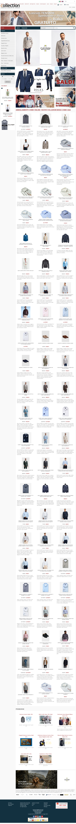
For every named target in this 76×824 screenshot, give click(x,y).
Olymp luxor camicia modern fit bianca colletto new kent (65, 419)
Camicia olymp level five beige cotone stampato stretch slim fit (25, 545)
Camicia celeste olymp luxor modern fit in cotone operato (65, 319)
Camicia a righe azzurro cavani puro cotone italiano (65, 619)
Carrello (67, 4)
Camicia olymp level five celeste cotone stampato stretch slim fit (65, 545)
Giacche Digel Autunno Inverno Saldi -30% (65, 736)
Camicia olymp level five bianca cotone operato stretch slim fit (45, 521)
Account (60, 4)
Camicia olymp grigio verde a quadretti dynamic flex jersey (65, 571)
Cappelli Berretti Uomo (5, 40)
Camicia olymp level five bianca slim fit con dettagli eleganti (46, 571)
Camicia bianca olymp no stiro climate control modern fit (25, 619)
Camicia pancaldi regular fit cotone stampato (65, 694)
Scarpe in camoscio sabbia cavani (45, 343)
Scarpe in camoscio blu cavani (25, 367)
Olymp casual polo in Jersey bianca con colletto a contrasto (26, 152)
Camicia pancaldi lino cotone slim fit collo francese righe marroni (26, 197)
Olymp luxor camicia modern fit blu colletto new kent (26, 445)
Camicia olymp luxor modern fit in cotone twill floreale (25, 496)
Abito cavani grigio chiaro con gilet (26, 270)
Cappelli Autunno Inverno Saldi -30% (26, 736)
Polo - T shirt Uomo (4, 63)
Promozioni (24, 28)
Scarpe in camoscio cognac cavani (65, 343)
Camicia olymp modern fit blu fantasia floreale (25, 126)
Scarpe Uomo (3, 65)
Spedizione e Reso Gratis (45, 754)
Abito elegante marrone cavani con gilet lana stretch (65, 394)
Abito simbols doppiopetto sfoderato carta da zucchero (25, 244)
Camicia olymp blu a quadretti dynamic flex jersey (25, 595)
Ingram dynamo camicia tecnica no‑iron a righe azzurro (65, 220)
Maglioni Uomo (4, 53)
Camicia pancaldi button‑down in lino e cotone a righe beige (65, 198)
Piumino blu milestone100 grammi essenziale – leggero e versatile (65, 246)
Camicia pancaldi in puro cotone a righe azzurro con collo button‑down (65, 175)
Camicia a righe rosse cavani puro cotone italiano (25, 643)
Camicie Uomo (4, 38)
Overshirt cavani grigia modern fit (25, 694)
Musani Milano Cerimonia (6, 70)
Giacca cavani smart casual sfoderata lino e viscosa (65, 271)
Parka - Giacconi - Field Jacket (7, 60)
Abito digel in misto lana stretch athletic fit (65, 126)
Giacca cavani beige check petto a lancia (25, 394)
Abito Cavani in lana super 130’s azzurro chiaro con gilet (26, 419)
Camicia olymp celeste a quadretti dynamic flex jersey (45, 595)
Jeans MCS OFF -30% (26, 754)
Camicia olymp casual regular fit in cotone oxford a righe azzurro (65, 470)
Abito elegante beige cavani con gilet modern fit (65, 445)
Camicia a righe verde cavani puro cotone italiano (45, 619)
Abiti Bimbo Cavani (4, 33)
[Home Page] (10, 7)
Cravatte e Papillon (4, 45)
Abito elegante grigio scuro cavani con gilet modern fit (45, 471)
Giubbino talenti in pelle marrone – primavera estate (26, 319)
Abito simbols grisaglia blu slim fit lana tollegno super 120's (45, 496)
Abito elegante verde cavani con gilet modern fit (25, 471)
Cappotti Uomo (4, 43)
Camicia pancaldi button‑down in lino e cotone (26, 220)
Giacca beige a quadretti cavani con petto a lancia (65, 368)
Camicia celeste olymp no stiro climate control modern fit (65, 595)
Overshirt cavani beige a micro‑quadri (45, 246)
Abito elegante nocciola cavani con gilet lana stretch (45, 394)
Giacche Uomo (4, 48)
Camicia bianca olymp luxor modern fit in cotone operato (26, 344)
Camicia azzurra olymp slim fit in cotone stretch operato (25, 295)
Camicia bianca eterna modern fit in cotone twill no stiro (8, 113)
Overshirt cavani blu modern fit (65, 669)
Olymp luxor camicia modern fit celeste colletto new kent (46, 419)
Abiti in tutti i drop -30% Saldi (45, 714)
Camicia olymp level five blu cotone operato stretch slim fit (65, 521)
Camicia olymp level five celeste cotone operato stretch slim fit (25, 521)
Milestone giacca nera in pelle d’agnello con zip (45, 271)
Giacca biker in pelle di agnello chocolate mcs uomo (46, 126)
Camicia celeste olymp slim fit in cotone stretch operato (45, 295)
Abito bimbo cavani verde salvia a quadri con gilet (7, 98)
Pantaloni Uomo (4, 58)
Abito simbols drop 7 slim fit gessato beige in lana (45, 152)
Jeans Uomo (3, 50)
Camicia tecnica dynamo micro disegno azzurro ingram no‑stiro (45, 220)
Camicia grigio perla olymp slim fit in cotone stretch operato (65, 295)
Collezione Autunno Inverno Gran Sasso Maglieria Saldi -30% (45, 736)
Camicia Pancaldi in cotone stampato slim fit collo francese (26, 173)
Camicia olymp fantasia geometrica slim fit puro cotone (65, 643)
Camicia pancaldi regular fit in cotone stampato (45, 693)
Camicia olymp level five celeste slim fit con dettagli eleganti (25, 571)
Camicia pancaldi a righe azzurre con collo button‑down (45, 175)
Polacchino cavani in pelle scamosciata (45, 643)
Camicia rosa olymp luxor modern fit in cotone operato (45, 319)
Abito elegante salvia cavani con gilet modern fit (45, 368)
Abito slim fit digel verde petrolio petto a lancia (25, 670)
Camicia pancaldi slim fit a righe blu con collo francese (65, 149)
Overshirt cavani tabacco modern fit (45, 670)
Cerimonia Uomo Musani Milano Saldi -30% (65, 715)
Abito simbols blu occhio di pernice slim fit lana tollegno (65, 496)
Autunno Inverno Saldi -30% (26, 714)
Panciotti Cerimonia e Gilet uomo (7, 55)
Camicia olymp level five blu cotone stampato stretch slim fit (45, 545)
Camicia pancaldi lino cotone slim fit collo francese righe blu (45, 197)
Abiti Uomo (3, 35)
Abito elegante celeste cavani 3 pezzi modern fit (45, 445)
